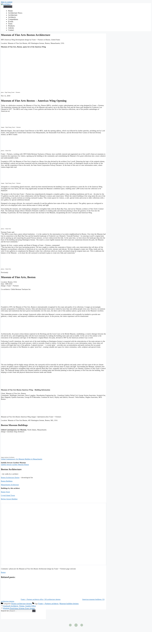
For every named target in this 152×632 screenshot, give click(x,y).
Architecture (12, 15)
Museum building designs (69, 604)
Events (10, 21)
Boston (3, 572)
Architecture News (15, 13)
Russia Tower (5, 492)
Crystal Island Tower (8, 495)
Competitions (13, 19)
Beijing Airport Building (9, 499)
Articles (11, 28)
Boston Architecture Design (10, 477)
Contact (11, 30)
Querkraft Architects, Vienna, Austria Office (19, 606)
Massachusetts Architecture (10, 485)
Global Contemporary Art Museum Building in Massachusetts (21, 459)
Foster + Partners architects (48, 604)
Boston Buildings (6, 481)
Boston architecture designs (21, 604)
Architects (12, 17)
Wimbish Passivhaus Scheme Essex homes (19, 608)
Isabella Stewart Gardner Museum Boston (15, 464)
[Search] (34, 610)
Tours (10, 24)
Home (10, 11)
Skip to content (6, 2)
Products (11, 26)
